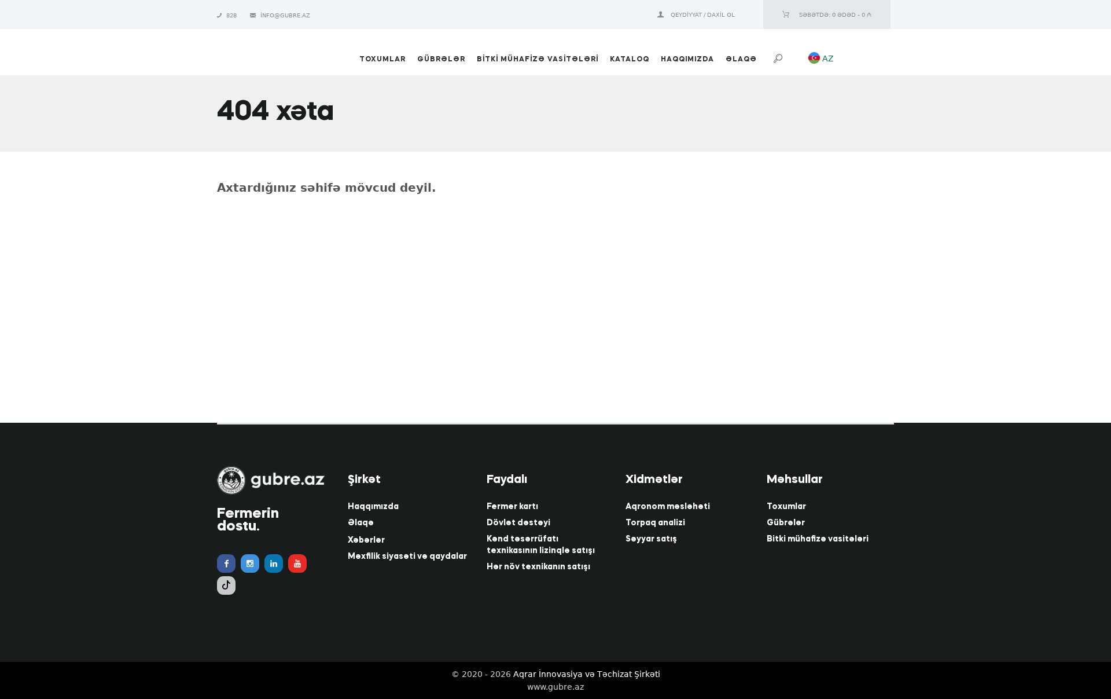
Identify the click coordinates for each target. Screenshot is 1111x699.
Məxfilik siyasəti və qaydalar (407, 556)
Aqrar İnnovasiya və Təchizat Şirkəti (586, 674)
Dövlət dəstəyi (518, 523)
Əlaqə (361, 523)
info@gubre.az (285, 15)
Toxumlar (786, 507)
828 (232, 15)
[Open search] (779, 58)
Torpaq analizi (655, 523)
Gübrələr (786, 523)
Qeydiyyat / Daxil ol (703, 15)
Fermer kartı (512, 507)
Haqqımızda (373, 507)
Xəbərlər (366, 540)
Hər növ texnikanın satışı (538, 567)
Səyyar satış (651, 539)
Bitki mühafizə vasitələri (818, 539)
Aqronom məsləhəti (668, 507)
